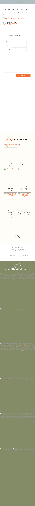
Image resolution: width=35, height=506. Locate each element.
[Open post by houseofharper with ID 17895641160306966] (17, 465)
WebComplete (30, 497)
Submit (26, 256)
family (10, 188)
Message (7, 53)
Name (6, 41)
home (25, 163)
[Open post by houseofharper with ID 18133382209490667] (17, 360)
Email (6, 45)
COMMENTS (7, 24)
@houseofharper (20, 269)
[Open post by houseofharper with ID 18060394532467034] (17, 325)
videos (17, 236)
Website (7, 49)
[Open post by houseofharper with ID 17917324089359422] (17, 395)
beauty (10, 212)
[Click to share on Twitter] (12, 23)
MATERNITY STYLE (24, 212)
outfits (10, 163)
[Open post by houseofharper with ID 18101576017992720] (17, 430)
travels (24, 188)
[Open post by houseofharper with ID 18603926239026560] (17, 290)
